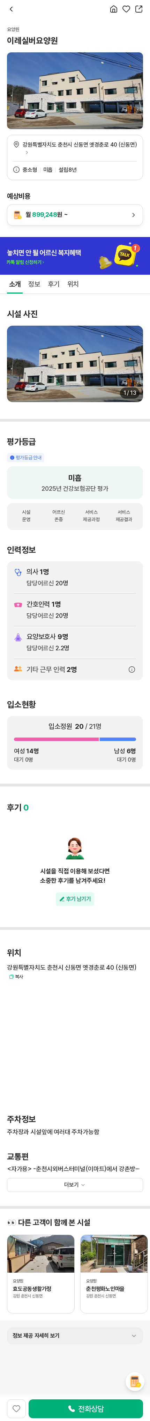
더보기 (71, 1185)
